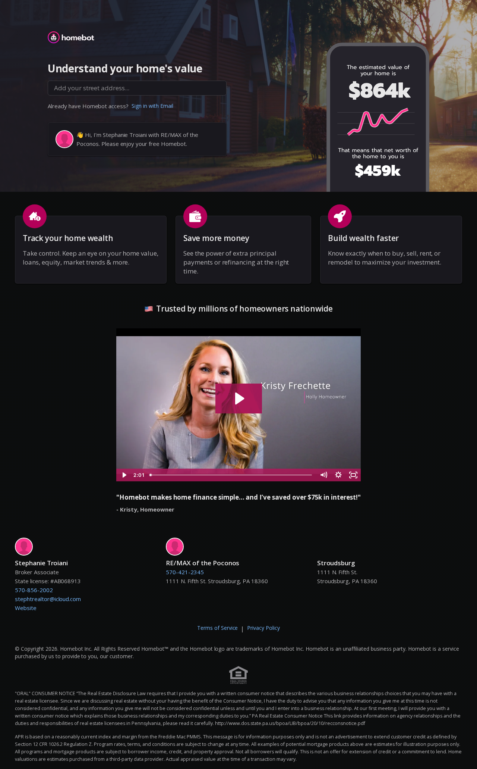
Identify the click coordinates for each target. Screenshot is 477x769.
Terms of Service (217, 627)
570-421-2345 (185, 572)
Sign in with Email (152, 105)
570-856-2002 (34, 590)
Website (26, 608)
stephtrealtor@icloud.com (48, 599)
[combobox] (137, 88)
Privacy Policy (263, 627)
